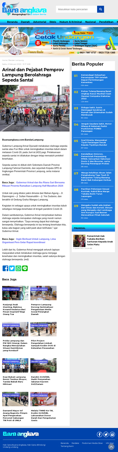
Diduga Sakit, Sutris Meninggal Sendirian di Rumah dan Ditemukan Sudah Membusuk (97, 111)
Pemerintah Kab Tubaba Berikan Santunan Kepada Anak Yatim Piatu (100, 240)
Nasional (90, 22)
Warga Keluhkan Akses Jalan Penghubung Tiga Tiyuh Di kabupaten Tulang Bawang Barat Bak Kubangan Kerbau (96, 176)
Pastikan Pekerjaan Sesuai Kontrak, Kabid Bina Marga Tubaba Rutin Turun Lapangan (95, 192)
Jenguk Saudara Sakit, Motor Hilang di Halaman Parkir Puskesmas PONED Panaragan (96, 127)
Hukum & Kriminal (71, 22)
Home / (5, 60)
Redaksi (75, 443)
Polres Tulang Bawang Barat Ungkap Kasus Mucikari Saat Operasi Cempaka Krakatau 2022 (96, 95)
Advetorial (39, 22)
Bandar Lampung (16, 60)
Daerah (25, 22)
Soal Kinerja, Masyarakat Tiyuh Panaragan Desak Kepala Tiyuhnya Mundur (94, 142)
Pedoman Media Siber (92, 443)
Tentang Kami (67, 446)
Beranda (12, 22)
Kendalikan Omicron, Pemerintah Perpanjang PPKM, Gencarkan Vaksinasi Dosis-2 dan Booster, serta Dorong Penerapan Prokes (95, 159)
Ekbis (53, 22)
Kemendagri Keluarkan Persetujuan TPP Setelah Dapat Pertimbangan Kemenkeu (94, 78)
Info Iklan (110, 443)
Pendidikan (106, 22)
